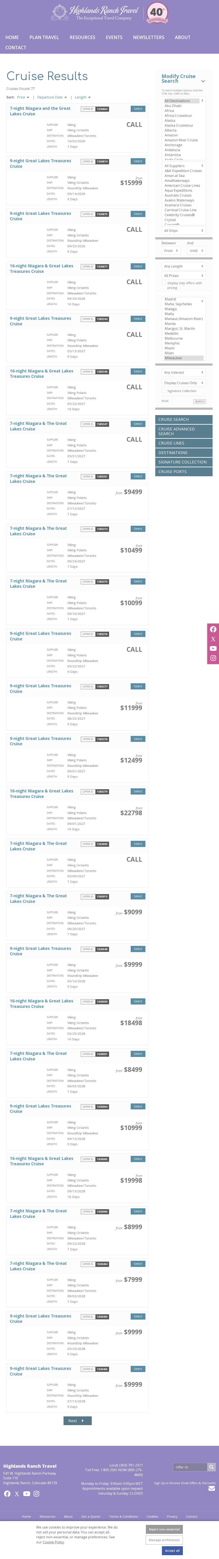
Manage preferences (164, 1540)
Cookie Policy (53, 1542)
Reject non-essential (164, 1529)
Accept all (172, 1551)
